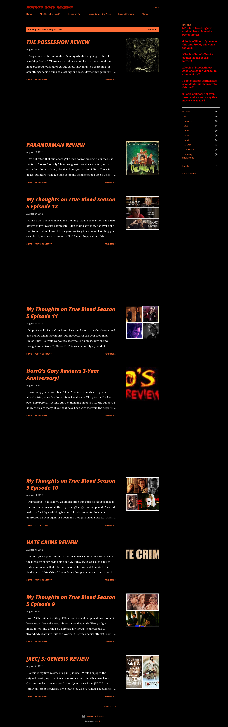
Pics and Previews (126, 14)
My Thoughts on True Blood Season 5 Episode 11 (70, 312)
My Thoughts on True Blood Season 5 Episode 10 (70, 484)
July (186, 125)
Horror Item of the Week (99, 14)
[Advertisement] (71, 111)
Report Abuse (189, 173)
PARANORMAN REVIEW (55, 144)
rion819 (98, 721)
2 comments (41, 182)
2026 (184, 116)
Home (29, 14)
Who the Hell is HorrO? (50, 14)
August (187, 121)
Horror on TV (74, 14)
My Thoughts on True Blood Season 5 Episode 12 (70, 203)
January (188, 154)
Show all (153, 29)
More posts (110, 706)
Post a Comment (43, 244)
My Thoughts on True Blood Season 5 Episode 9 (70, 600)
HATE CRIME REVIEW (52, 542)
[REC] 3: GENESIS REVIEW (57, 658)
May (186, 135)
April (186, 140)
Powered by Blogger (94, 716)
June (186, 130)
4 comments (41, 79)
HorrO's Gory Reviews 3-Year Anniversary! (62, 374)
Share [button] (29, 79)
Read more (110, 79)
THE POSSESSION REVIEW (57, 42)
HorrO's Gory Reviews (49, 7)
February (189, 149)
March (187, 144)
